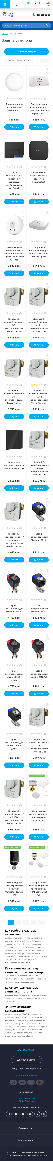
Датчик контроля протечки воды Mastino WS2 (14, 107)
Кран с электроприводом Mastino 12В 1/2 (39, 536)
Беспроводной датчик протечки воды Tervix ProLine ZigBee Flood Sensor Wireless (14, 253)
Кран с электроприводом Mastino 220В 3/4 (14, 608)
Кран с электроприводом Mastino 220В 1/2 (39, 673)
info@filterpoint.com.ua (26, 1075)
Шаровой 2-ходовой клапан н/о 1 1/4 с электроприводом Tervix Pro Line (14, 817)
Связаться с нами (26, 1059)
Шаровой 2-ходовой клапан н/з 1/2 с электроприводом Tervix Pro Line (14, 325)
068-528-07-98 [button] (25, 1050)
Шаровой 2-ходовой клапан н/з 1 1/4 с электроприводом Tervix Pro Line (39, 745)
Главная (5, 34)
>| (41, 922)
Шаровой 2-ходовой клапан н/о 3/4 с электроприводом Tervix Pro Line (38, 396)
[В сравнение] (23, 69)
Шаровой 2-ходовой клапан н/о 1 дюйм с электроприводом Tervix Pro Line (14, 540)
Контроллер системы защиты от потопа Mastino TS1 (14, 465)
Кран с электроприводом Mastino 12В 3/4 (39, 608)
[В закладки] (23, 72)
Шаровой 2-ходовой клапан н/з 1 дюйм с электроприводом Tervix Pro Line (39, 468)
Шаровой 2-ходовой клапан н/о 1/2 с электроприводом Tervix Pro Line (38, 325)
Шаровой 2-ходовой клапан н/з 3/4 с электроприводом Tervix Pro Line (14, 396)
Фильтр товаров (27, 51)
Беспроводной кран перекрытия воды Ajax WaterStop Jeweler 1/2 (14, 888)
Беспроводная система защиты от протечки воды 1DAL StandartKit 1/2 (38, 888)
